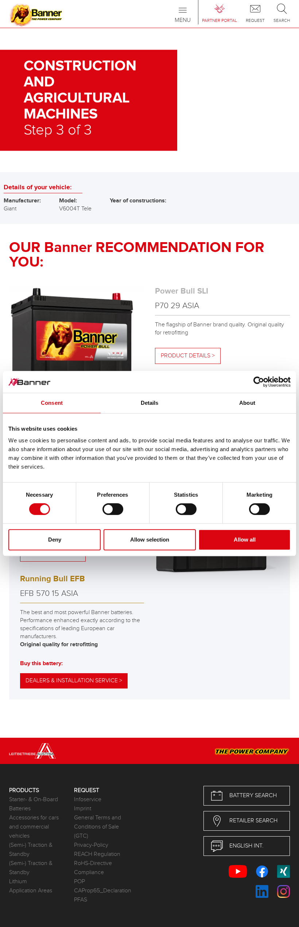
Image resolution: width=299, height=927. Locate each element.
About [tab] (247, 403)
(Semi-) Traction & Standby (31, 850)
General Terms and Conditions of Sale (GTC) (97, 826)
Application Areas (30, 890)
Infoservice (87, 799)
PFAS (80, 899)
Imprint (82, 808)
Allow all (245, 539)
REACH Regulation (97, 854)
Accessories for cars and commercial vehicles (34, 826)
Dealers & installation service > (74, 680)
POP (79, 881)
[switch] (112, 509)
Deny (54, 539)
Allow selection (149, 539)
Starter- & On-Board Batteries (33, 804)
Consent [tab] (52, 403)
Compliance (89, 872)
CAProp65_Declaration (101, 890)
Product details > (188, 355)
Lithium (18, 881)
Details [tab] (150, 403)
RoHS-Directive (93, 863)
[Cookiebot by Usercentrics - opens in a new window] (259, 381)
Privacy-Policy (91, 845)
